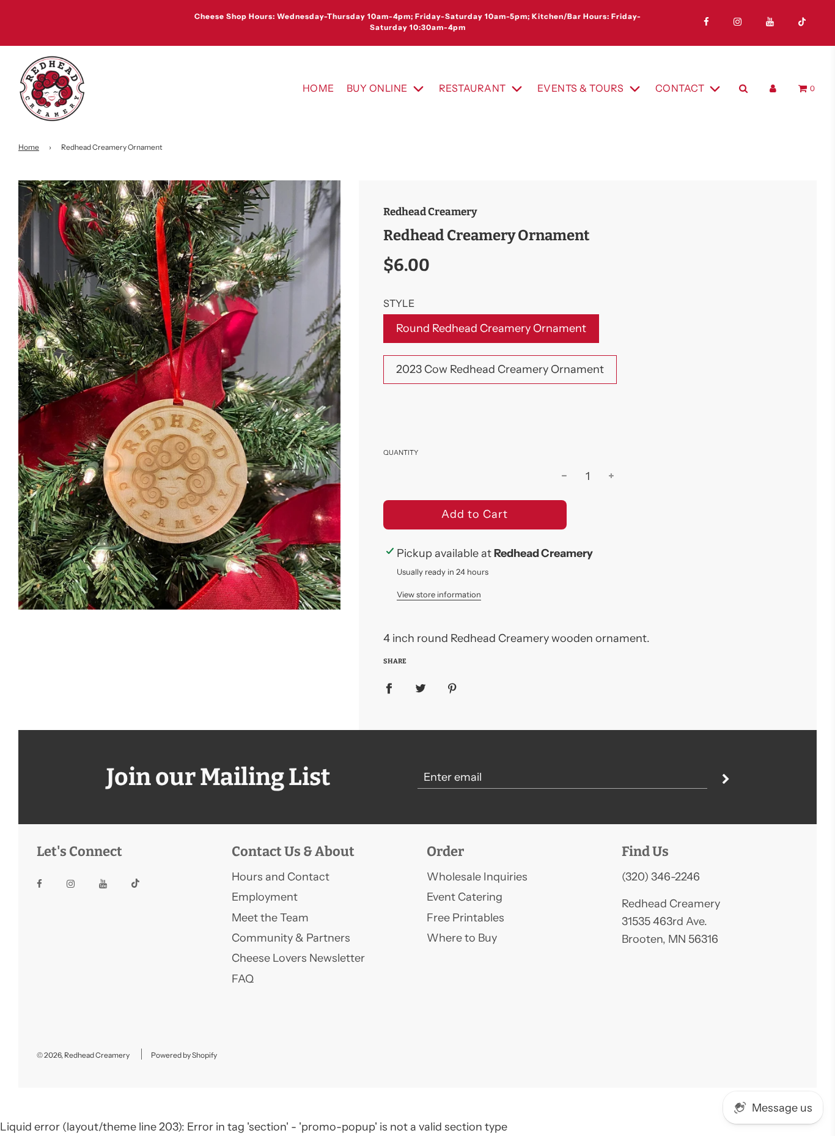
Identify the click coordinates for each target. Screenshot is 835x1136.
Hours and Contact (280, 876)
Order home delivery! (417, 20)
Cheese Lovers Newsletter (298, 958)
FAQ (243, 979)
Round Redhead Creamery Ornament (491, 328)
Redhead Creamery (430, 211)
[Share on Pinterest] (452, 687)
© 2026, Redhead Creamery (83, 1055)
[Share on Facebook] (388, 687)
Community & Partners (291, 938)
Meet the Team (270, 917)
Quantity (400, 452)
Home (318, 88)
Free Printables (465, 917)
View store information (439, 594)
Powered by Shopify (184, 1055)
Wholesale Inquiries (477, 876)
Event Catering (464, 897)
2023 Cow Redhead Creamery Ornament (500, 369)
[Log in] (773, 88)
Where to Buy (462, 938)
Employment (265, 897)
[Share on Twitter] (420, 687)
